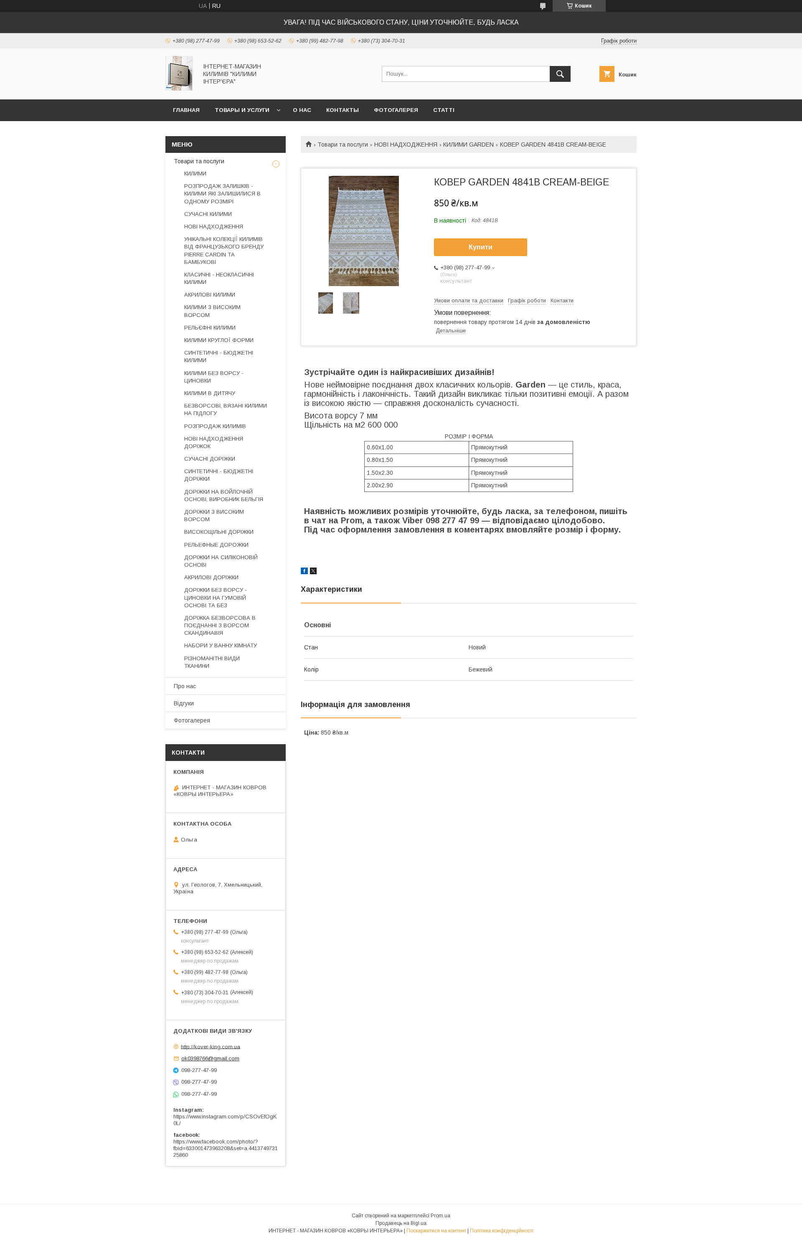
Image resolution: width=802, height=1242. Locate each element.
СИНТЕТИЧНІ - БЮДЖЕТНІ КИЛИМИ (218, 356)
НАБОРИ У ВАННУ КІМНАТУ (220, 645)
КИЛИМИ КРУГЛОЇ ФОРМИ (219, 340)
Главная (186, 110)
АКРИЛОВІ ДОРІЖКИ (211, 577)
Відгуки (184, 703)
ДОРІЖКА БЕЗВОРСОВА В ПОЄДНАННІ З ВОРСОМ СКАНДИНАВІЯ (220, 625)
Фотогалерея (396, 110)
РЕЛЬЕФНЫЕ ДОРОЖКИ (216, 545)
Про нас (185, 686)
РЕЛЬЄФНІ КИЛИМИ (210, 327)
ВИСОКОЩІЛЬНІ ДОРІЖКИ (219, 532)
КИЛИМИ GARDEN (468, 144)
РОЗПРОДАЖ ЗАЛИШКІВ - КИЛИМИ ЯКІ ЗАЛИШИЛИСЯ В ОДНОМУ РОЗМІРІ (222, 193)
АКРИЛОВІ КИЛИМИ (209, 294)
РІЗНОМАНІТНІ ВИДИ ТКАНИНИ (212, 662)
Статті (443, 110)
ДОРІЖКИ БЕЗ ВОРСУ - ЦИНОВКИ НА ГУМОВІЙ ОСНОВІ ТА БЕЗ (215, 597)
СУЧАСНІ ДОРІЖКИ (209, 459)
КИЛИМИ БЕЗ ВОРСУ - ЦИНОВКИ (214, 377)
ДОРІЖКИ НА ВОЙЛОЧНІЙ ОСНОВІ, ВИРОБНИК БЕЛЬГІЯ (223, 495)
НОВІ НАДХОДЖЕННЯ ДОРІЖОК (213, 442)
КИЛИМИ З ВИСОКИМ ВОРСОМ (212, 311)
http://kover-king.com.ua (210, 1046)
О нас (302, 110)
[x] (313, 572)
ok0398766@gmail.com (210, 1058)
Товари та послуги (342, 144)
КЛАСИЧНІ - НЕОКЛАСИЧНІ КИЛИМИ (219, 278)
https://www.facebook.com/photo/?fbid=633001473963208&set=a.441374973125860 (225, 1148)
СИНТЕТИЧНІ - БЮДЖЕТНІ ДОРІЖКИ (218, 475)
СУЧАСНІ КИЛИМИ (208, 214)
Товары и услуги (242, 110)
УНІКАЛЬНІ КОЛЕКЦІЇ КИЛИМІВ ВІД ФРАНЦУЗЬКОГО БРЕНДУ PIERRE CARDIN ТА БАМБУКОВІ (224, 250)
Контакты (342, 110)
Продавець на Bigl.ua (401, 1223)
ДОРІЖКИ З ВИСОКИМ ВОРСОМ (214, 515)
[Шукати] (560, 74)
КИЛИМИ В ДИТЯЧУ (209, 393)
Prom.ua (440, 1216)
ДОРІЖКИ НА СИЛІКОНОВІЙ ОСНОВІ (221, 561)
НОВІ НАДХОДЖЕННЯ (405, 144)
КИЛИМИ (195, 173)
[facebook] (304, 572)
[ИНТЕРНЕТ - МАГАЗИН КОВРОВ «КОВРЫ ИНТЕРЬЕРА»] (179, 88)
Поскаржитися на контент (436, 1231)
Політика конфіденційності (501, 1231)
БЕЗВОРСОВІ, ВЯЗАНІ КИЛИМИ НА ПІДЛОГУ (225, 409)
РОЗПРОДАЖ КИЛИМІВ (215, 426)
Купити (480, 247)
